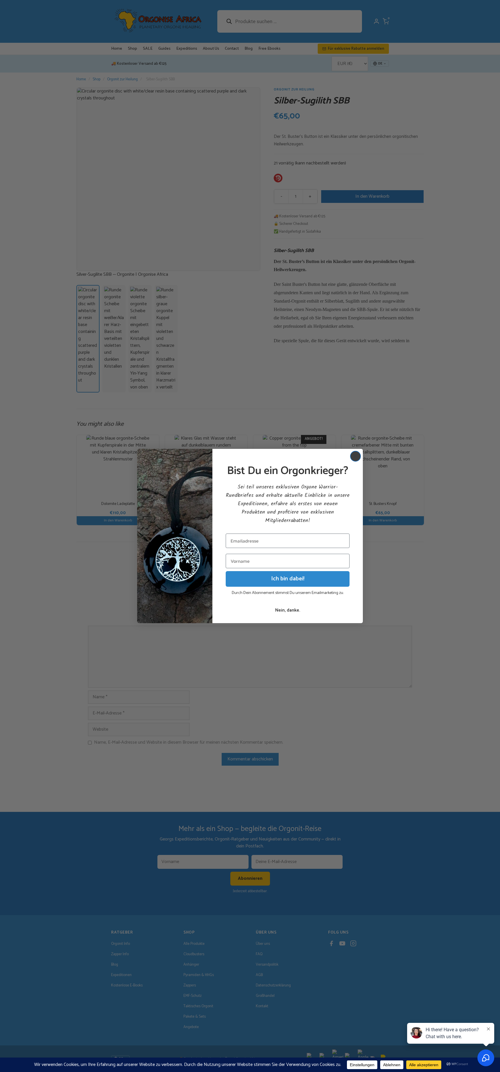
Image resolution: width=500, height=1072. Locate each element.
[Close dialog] (355, 456)
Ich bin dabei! (287, 579)
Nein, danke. (287, 610)
